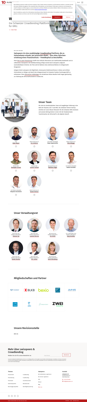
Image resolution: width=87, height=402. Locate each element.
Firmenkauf (10, 380)
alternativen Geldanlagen (32, 74)
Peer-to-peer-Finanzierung (24, 60)
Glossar (39, 382)
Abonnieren (66, 354)
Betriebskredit (26, 383)
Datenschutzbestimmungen (41, 9)
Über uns (40, 387)
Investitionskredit (27, 380)
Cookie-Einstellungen (46, 17)
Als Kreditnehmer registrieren (44, 374)
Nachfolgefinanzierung (28, 386)
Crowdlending (45, 53)
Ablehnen (68, 17)
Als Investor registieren (43, 376)
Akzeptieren (57, 17)
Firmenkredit (11, 374)
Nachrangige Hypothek (13, 386)
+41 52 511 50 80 (67, 379)
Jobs (39, 379)
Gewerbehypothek (12, 383)
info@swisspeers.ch (68, 381)
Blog (39, 384)
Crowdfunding (26, 377)
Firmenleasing (11, 377)
